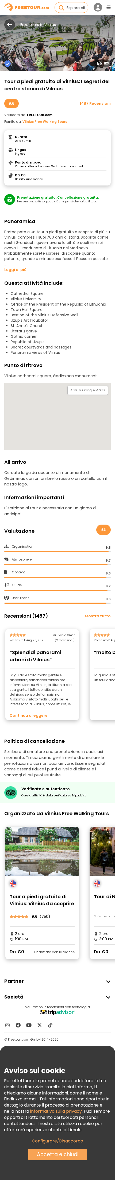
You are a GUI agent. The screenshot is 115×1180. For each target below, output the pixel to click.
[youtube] (29, 1025)
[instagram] (7, 1025)
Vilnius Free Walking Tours (44, 121)
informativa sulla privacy (56, 1111)
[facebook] (18, 1025)
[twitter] (39, 1025)
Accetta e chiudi (57, 1154)
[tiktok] (50, 1025)
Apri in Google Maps (87, 390)
